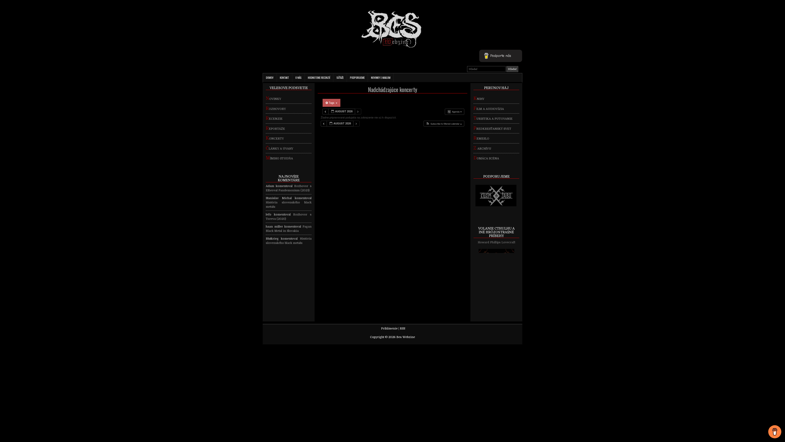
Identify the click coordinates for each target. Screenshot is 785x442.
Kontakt (284, 78)
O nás (298, 78)
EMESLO (481, 138)
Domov (270, 78)
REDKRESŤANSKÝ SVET (492, 128)
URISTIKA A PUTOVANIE (492, 118)
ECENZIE (274, 118)
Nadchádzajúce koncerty (392, 89)
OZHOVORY (276, 108)
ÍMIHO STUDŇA (279, 158)
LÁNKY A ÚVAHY (279, 148)
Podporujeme (357, 78)
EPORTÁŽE (275, 128)
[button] (444, 123)
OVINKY (273, 98)
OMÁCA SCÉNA (486, 158)
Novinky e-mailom (380, 78)
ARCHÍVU (482, 148)
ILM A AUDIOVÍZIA (488, 108)
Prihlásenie (389, 328)
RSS (402, 328)
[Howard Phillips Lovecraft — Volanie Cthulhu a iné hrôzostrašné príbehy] (496, 302)
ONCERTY (275, 138)
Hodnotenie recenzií (319, 78)
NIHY (478, 98)
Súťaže (340, 78)
